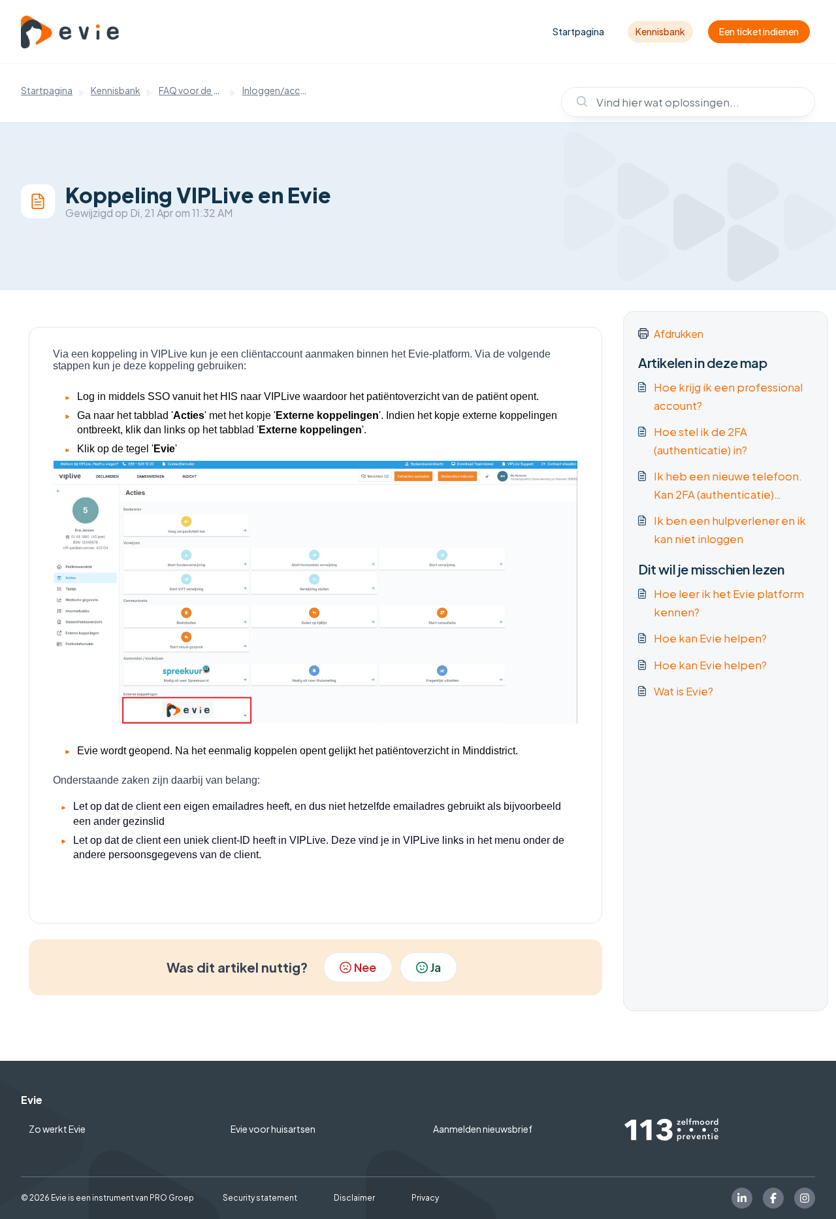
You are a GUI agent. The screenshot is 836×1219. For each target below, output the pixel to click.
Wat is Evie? (683, 691)
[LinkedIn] (742, 1198)
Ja (435, 967)
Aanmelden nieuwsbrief (482, 1129)
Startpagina (578, 31)
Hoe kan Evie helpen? (710, 638)
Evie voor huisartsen (273, 1129)
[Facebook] (773, 1198)
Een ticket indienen (759, 31)
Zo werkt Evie (57, 1129)
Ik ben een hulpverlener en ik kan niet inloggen (730, 530)
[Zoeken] (576, 102)
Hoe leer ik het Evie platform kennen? (729, 603)
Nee (365, 967)
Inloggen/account (281, 90)
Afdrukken (678, 334)
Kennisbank (660, 31)
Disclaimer (354, 1198)
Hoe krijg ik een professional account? (728, 396)
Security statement (260, 1198)
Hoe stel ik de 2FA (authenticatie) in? (700, 441)
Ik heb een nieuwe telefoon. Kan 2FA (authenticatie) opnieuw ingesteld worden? (728, 486)
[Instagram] (804, 1198)
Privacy (425, 1198)
